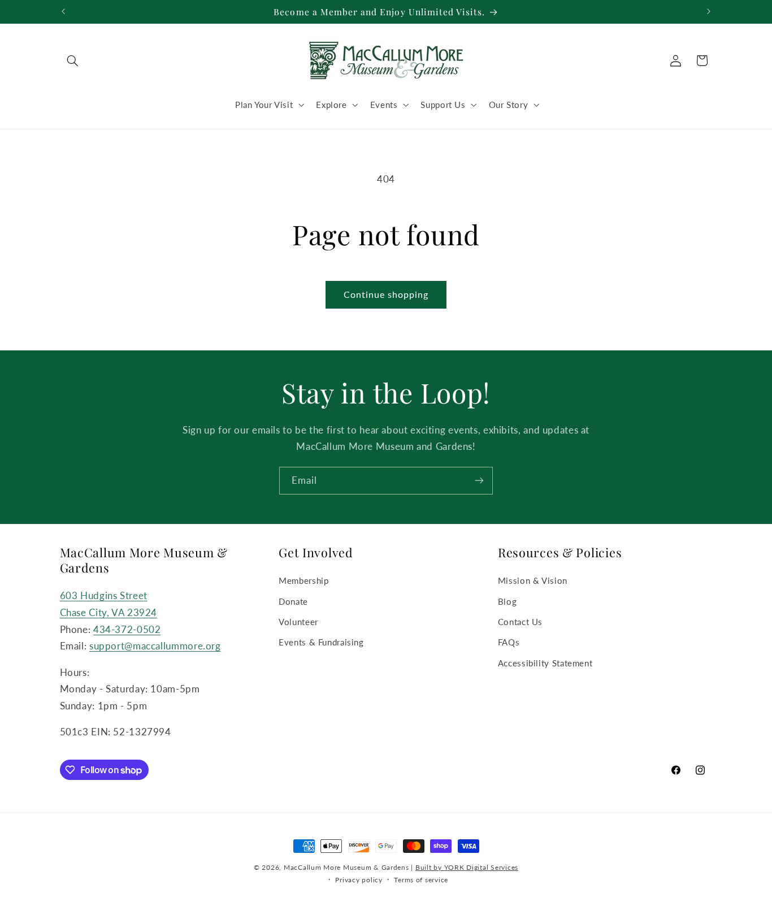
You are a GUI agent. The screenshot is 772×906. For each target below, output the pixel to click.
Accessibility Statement (545, 663)
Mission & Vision (532, 580)
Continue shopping (386, 294)
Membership (303, 580)
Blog (507, 601)
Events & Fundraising (321, 643)
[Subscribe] (479, 481)
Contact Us (520, 622)
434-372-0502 (127, 629)
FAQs (509, 643)
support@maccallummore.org (155, 646)
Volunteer (298, 622)
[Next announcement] (708, 11)
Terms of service (421, 879)
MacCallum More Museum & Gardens (346, 867)
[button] (73, 60)
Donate (293, 601)
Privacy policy (358, 879)
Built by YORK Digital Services (466, 867)
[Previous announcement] (63, 11)
